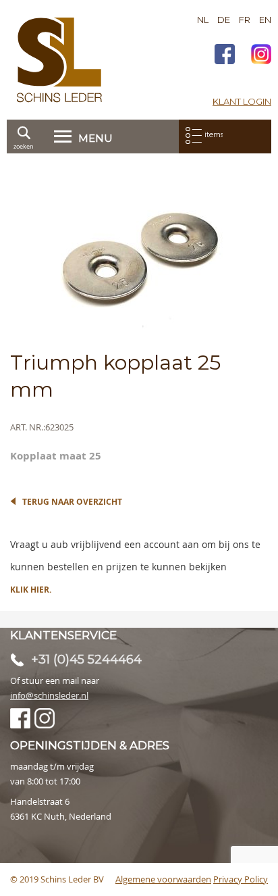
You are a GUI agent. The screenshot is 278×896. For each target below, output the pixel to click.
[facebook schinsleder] (225, 56)
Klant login (242, 101)
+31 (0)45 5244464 (86, 659)
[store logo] (59, 60)
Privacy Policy (240, 879)
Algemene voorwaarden (163, 879)
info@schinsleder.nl (49, 695)
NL (202, 19)
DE (223, 19)
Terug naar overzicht (72, 501)
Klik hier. (30, 589)
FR (244, 19)
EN (265, 19)
